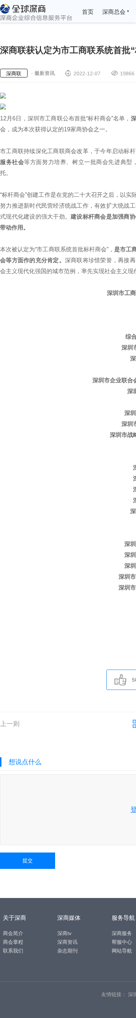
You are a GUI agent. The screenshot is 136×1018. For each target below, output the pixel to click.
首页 (88, 12)
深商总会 (113, 12)
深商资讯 (67, 942)
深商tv (64, 933)
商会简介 (13, 933)
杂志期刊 (67, 951)
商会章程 (13, 942)
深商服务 (122, 933)
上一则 (10, 723)
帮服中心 (122, 942)
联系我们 (13, 951)
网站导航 (122, 951)
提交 (27, 860)
